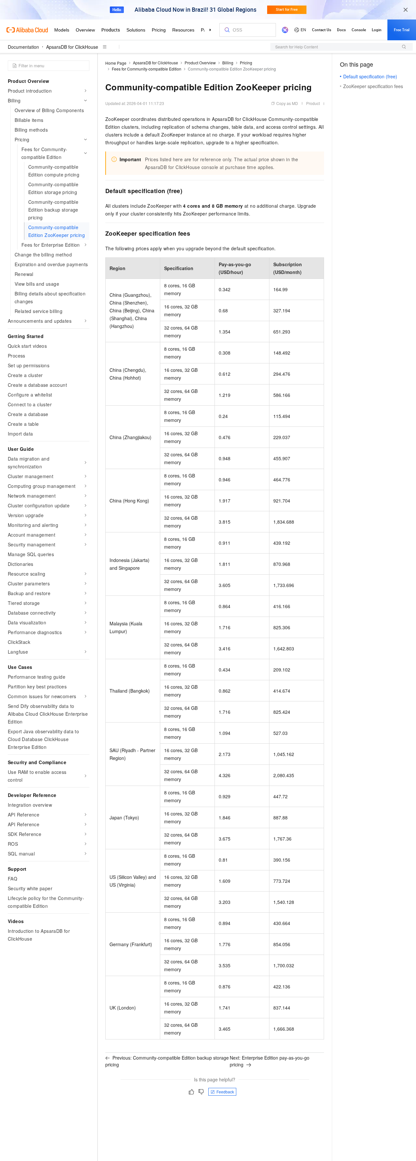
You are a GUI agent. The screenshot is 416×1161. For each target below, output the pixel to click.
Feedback (225, 1091)
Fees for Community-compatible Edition (146, 69)
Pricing (246, 62)
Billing (227, 62)
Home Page (115, 63)
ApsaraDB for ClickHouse (72, 47)
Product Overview (200, 62)
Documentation (23, 47)
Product (313, 103)
